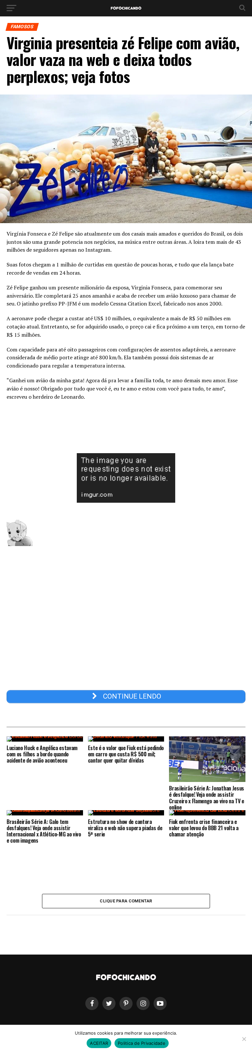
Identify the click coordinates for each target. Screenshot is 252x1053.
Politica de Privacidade (141, 1043)
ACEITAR (99, 1043)
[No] (244, 1039)
